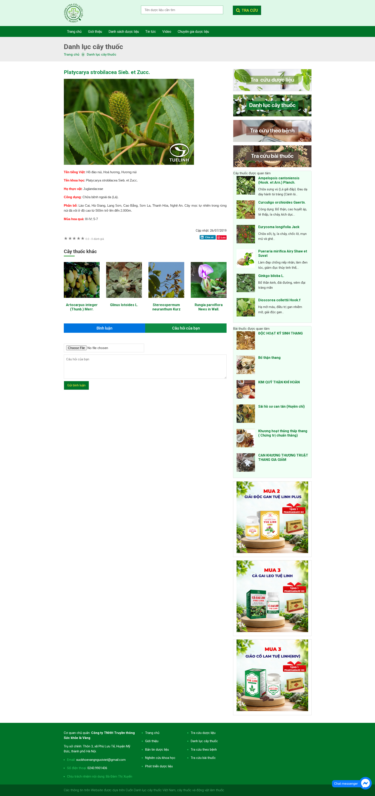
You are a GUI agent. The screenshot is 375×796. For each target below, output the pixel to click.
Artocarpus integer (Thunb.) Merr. (82, 307)
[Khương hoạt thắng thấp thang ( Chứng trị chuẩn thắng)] (246, 439)
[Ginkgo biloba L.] (246, 284)
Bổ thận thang (269, 358)
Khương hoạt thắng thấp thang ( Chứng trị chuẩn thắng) (282, 433)
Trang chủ (152, 733)
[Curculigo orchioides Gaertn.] (246, 210)
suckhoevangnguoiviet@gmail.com (101, 760)
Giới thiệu (151, 741)
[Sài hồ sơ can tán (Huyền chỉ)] (246, 414)
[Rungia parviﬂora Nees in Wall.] (209, 300)
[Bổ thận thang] (246, 366)
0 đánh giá (95, 238)
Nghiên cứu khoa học (160, 758)
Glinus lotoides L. (124, 305)
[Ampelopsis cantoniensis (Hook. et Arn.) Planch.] (246, 186)
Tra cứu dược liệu (77, 13)
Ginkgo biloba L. (271, 276)
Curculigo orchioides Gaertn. (282, 202)
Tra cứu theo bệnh (204, 750)
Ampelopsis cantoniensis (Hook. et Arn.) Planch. (278, 180)
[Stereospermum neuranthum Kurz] (166, 300)
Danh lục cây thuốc (101, 54)
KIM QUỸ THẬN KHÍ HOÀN (279, 382)
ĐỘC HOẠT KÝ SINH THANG (280, 333)
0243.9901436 (97, 768)
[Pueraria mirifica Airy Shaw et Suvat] (246, 259)
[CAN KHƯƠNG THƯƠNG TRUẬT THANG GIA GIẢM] (246, 463)
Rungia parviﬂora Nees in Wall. (209, 307)
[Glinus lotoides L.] (124, 300)
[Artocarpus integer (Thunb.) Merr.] (82, 300)
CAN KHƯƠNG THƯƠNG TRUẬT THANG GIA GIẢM (283, 457)
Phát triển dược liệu (159, 766)
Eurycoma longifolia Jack (278, 227)
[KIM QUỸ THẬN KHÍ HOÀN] (246, 390)
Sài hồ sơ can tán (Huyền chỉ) (281, 406)
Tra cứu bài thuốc (203, 758)
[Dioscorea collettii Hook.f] (246, 308)
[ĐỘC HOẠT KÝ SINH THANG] (246, 341)
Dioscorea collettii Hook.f (279, 300)
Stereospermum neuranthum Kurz (166, 307)
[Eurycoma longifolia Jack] (246, 235)
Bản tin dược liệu (157, 750)
